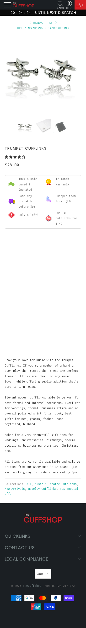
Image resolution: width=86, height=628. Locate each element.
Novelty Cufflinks (42, 488)
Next (52, 22)
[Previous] (9, 74)
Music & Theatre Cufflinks (56, 483)
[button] (15, 157)
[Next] (76, 74)
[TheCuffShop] (23, 5)
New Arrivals (15, 488)
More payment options (43, 337)
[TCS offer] (69, 3)
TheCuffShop (32, 585)
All (29, 483)
